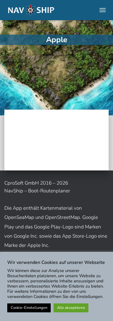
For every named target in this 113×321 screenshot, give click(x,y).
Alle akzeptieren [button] (71, 307)
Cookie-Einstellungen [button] (29, 307)
